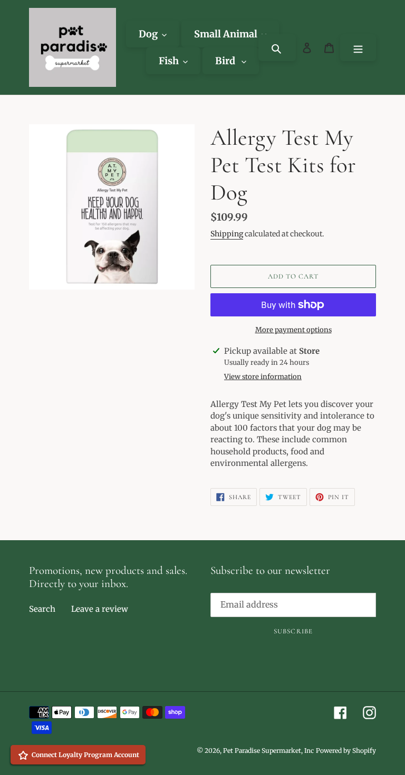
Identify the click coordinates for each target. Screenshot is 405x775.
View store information (263, 376)
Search (42, 609)
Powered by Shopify (346, 750)
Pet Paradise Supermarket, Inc (268, 750)
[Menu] (358, 47)
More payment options (293, 329)
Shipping (226, 234)
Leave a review (99, 609)
